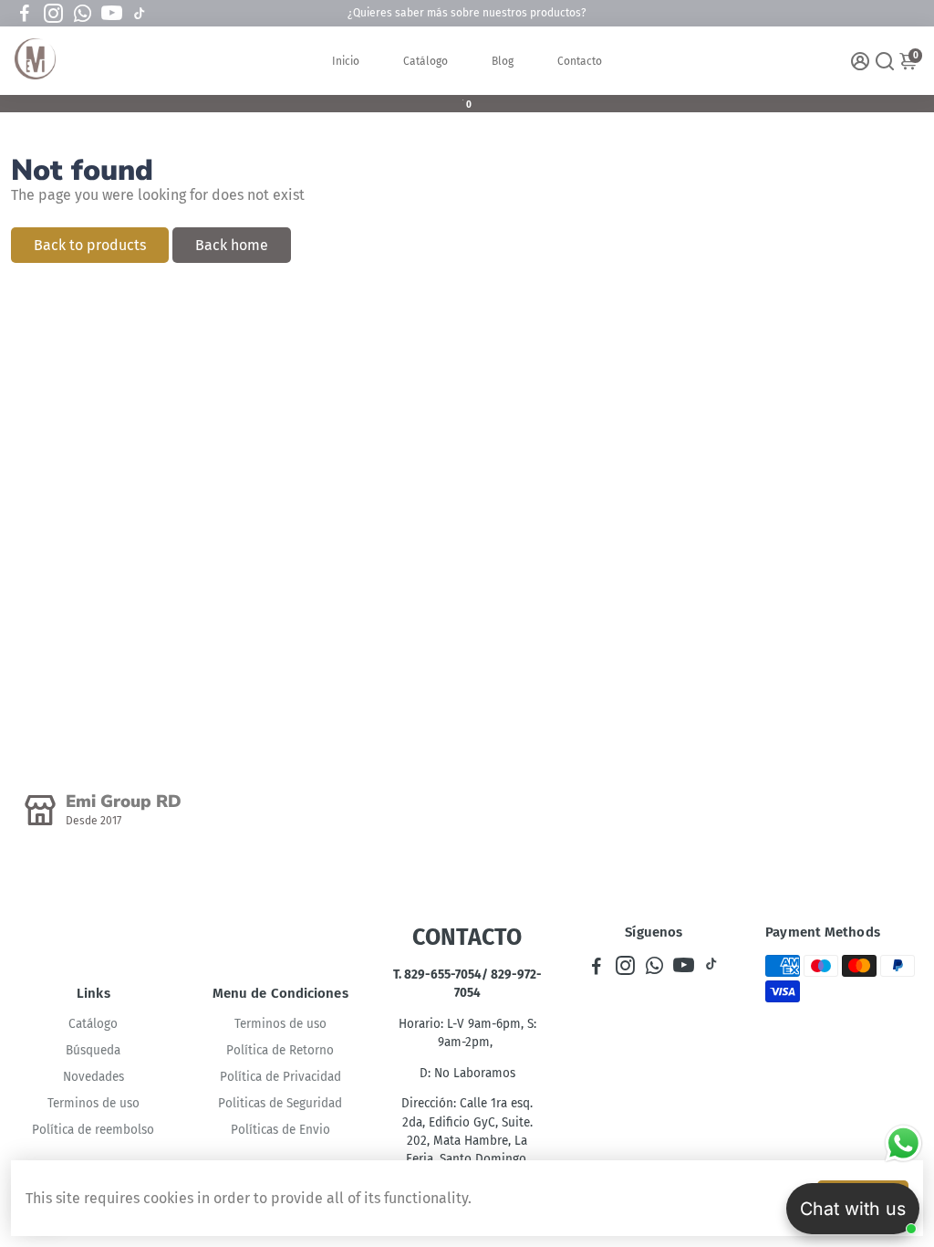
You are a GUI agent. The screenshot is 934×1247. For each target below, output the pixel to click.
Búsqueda (93, 1050)
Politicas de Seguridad (280, 1103)
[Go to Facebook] (25, 14)
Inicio (345, 61)
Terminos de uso (93, 1103)
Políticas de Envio (280, 1129)
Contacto (579, 61)
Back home (231, 245)
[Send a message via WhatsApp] (903, 1143)
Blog (503, 61)
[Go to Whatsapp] (82, 14)
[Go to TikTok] (139, 14)
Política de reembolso (93, 1129)
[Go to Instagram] (53, 14)
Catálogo (425, 61)
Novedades (93, 1077)
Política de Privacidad (280, 1077)
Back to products (90, 245)
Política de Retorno (280, 1050)
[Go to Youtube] (111, 14)
